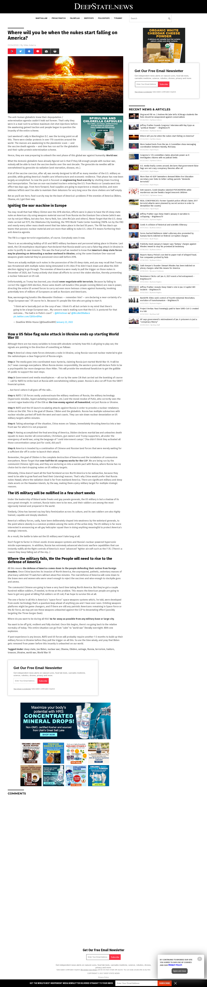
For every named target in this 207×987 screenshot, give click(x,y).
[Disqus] (65, 832)
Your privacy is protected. (22, 689)
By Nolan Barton (155, 131)
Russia (90, 649)
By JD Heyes (154, 150)
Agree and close (179, 971)
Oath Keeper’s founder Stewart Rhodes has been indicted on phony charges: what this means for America (167, 266)
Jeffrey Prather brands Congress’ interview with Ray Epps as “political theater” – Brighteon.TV (167, 126)
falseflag (75, 18)
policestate (104, 18)
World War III (44, 652)
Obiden (73, 649)
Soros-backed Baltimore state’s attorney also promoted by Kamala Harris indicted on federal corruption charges (167, 234)
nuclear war (54, 649)
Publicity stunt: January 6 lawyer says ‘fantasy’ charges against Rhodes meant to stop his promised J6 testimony (168, 245)
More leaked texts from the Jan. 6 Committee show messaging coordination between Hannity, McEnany (168, 145)
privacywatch (59, 18)
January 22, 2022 (64, 322)
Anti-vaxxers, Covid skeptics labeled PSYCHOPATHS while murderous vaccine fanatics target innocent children (165, 191)
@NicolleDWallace (80, 313)
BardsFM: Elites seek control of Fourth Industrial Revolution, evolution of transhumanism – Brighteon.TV (167, 299)
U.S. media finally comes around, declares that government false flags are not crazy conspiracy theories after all (169, 167)
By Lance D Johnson (157, 271)
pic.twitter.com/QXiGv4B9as (27, 316)
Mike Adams (30, 45)
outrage (82, 649)
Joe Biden (41, 649)
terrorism (100, 649)
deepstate (89, 18)
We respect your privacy (89, 970)
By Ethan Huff (154, 314)
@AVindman (61, 313)
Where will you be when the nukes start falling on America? (167, 136)
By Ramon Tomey (156, 195)
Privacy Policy (103, 977)
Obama (64, 649)
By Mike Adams (155, 139)
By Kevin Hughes (156, 219)
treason (12, 652)
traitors (110, 649)
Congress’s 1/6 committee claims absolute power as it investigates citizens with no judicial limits (164, 156)
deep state (29, 649)
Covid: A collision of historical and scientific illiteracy (163, 225)
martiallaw (41, 18)
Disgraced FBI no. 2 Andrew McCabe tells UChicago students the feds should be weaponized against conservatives (169, 115)
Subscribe (164, 983)
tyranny (118, 18)
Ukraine (21, 652)
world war (31, 652)
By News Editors (156, 120)
